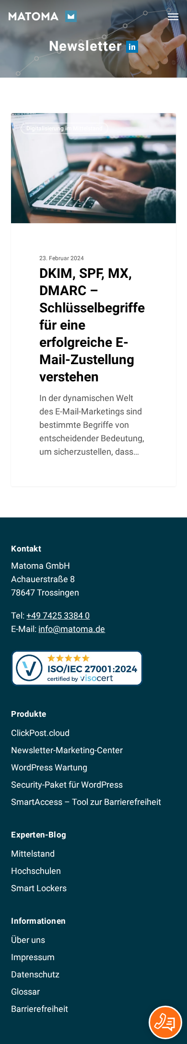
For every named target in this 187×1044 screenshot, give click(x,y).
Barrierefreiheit (39, 1009)
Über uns (28, 940)
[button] (173, 16)
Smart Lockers (39, 888)
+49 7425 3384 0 (58, 615)
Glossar (25, 992)
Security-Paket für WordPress (67, 785)
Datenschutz (35, 974)
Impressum (33, 957)
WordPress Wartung (49, 767)
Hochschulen (36, 871)
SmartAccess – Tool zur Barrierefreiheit (86, 802)
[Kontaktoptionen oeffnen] (165, 1022)
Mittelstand (33, 854)
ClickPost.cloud (40, 733)
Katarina (42, 123)
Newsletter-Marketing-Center (67, 750)
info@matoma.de (71, 629)
